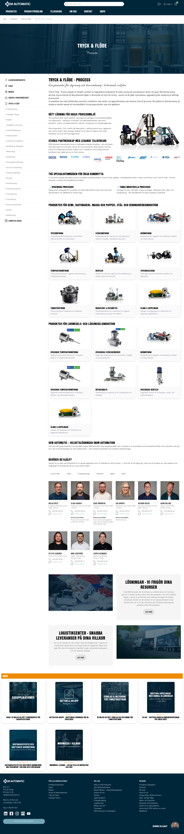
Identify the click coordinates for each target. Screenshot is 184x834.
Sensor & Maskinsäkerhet (58, 793)
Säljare (112, 474)
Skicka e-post (57, 514)
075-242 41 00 (8, 792)
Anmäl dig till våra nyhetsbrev (24, 821)
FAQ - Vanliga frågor (146, 798)
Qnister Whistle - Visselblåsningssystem (108, 790)
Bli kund (142, 790)
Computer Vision (54, 798)
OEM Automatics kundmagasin (105, 811)
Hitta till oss (143, 793)
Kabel (51, 787)
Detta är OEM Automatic (102, 785)
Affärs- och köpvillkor (147, 800)
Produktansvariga (84, 474)
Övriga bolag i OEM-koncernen (150, 795)
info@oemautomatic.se (11, 795)
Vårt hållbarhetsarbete (102, 787)
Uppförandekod (99, 798)
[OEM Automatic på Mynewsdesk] (22, 814)
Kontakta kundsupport (147, 785)
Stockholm (99, 474)
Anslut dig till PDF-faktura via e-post (152, 808)
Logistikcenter (99, 803)
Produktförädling (100, 800)
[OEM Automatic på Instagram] (17, 814)
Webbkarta (143, 811)
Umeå (123, 474)
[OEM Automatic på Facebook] (11, 814)
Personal (142, 787)
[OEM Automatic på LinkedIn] (5, 814)
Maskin (51, 790)
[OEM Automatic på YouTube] (28, 814)
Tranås (68, 474)
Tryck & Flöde (55, 474)
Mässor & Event (99, 806)
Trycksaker (98, 808)
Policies (96, 795)
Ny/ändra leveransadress (148, 803)
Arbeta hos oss (99, 793)
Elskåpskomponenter (56, 785)
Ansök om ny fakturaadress (149, 806)
